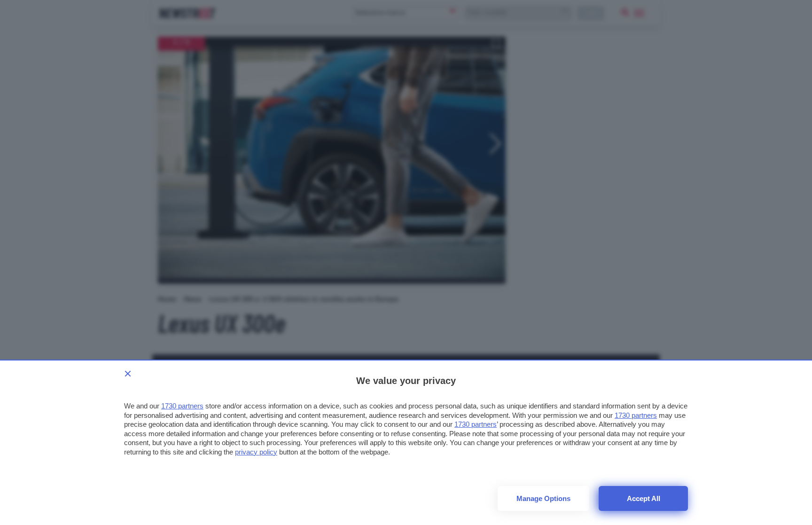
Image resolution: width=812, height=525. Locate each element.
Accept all (643, 498)
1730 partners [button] (182, 406)
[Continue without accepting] (128, 373)
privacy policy (256, 452)
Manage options (543, 498)
